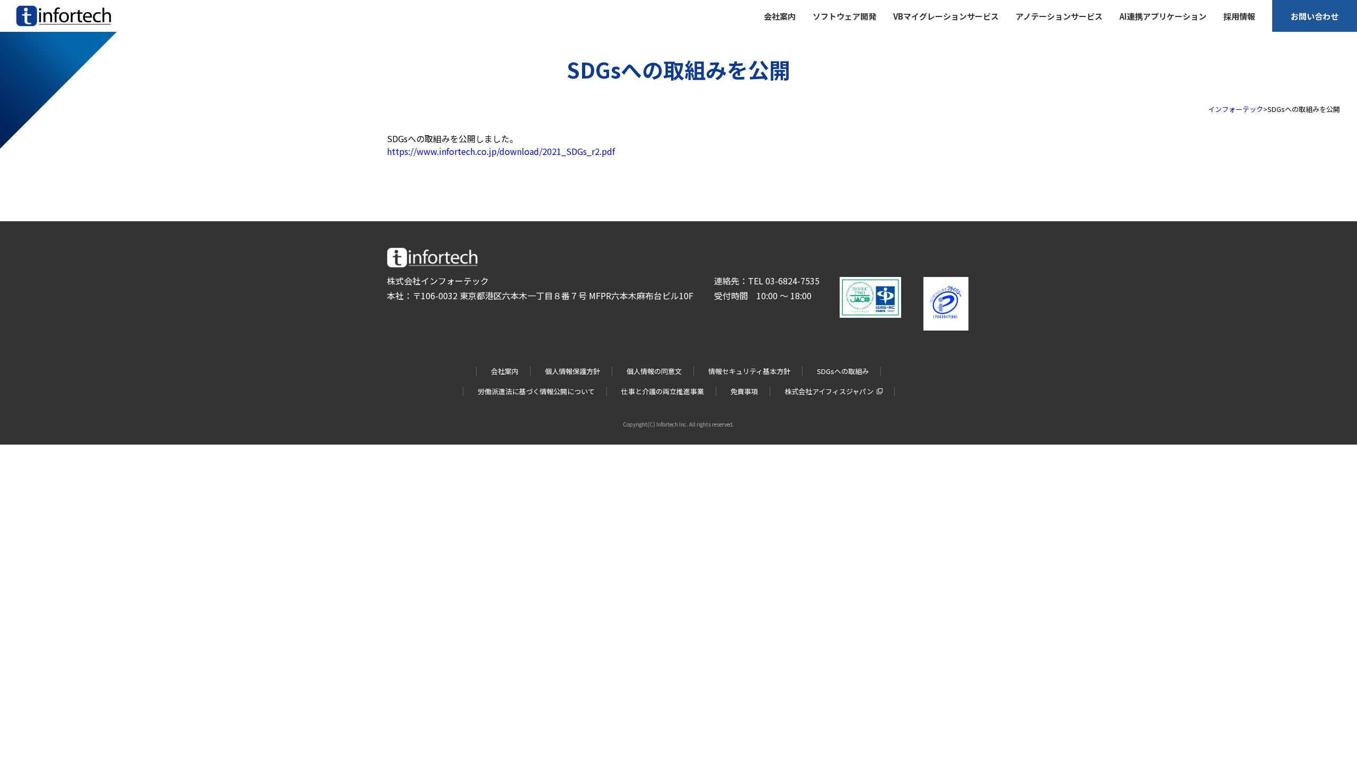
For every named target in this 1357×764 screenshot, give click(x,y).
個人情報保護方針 (572, 371)
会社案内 (504, 371)
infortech (30, 26)
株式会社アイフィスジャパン (829, 391)
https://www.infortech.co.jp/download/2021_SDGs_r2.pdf (501, 151)
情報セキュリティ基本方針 (749, 371)
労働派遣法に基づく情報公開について (536, 391)
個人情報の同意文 (654, 371)
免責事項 (744, 391)
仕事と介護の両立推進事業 (662, 391)
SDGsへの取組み (843, 371)
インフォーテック (1235, 109)
